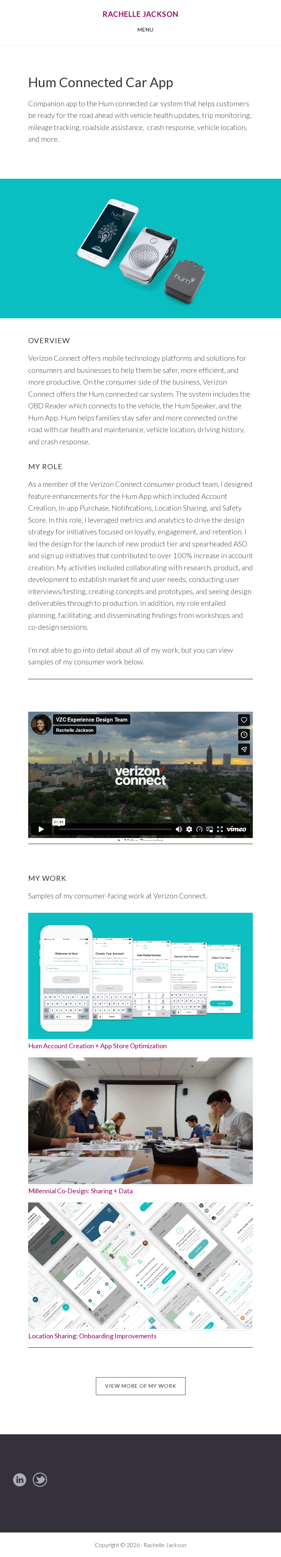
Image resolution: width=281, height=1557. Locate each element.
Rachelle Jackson (140, 14)
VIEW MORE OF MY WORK (140, 1386)
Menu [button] (146, 29)
